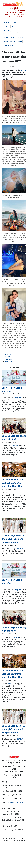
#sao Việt (8, 355)
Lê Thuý (20, 549)
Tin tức (13, 26)
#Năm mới (8, 359)
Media (20, 41)
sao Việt (23, 70)
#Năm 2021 (9, 361)
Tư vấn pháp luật (8, 45)
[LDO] (14, 378)
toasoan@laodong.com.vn (15, 802)
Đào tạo (15, 23)
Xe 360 (5, 41)
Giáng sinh (17, 398)
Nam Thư (11, 493)
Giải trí (21, 26)
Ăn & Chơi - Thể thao (10, 34)
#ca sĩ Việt (8, 357)
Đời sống (6, 26)
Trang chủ (6, 23)
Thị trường (6, 30)
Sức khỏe (20, 38)
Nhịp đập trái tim (8, 38)
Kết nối (12, 41)
